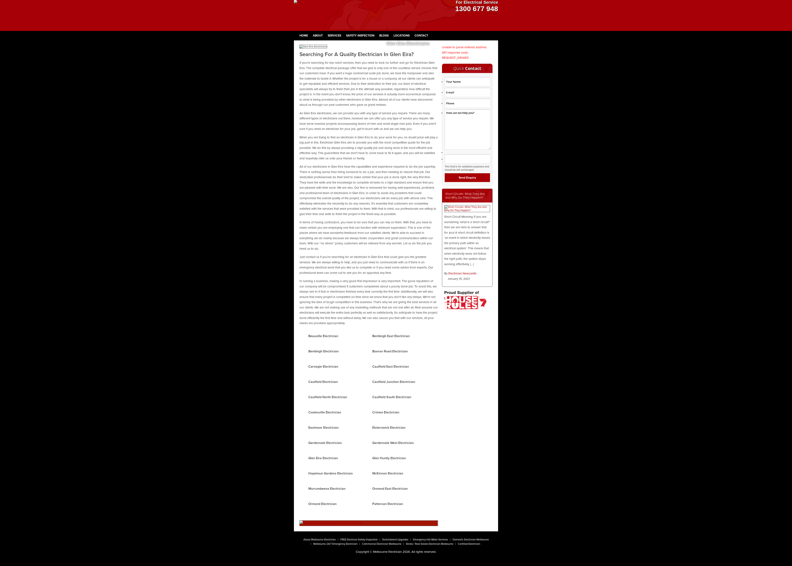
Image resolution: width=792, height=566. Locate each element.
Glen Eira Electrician (323, 458)
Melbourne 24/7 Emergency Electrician (335, 544)
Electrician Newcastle (462, 273)
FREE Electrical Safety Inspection (359, 539)
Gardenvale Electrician (325, 443)
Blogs (384, 35)
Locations (402, 35)
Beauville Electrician (323, 336)
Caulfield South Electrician (391, 397)
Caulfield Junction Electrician (393, 382)
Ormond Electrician (322, 504)
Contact (421, 35)
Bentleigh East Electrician (391, 336)
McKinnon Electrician (387, 473)
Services (334, 35)
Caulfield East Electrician (390, 367)
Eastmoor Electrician (323, 428)
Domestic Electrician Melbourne (471, 539)
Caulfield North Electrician (327, 397)
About (318, 35)
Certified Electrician (469, 544)
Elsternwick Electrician (388, 428)
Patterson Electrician (387, 504)
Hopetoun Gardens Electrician (330, 473)
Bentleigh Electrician (323, 351)
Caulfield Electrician (323, 382)
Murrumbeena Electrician (326, 489)
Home (303, 35)
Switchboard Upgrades (395, 539)
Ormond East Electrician (390, 489)
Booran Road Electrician (390, 351)
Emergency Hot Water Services (430, 539)
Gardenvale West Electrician (393, 443)
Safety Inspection (360, 35)
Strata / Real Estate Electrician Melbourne (429, 544)
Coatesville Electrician (324, 412)
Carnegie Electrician (323, 367)
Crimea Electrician (385, 412)
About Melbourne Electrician (319, 539)
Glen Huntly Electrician (389, 458)
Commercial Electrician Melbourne (381, 544)
